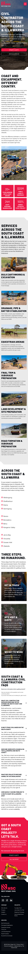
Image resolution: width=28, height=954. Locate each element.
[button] (25, 3)
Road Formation (5, 933)
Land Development (5, 931)
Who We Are (4, 908)
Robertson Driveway (19, 912)
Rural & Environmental (6, 935)
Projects (3, 910)
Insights (3, 912)
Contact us (3, 914)
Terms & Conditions (8, 946)
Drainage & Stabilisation (7, 925)
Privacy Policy (20, 944)
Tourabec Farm (18, 908)
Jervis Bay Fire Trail (19, 910)
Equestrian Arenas (5, 927)
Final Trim (3, 929)
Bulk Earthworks (5, 923)
